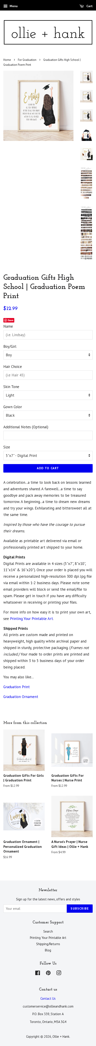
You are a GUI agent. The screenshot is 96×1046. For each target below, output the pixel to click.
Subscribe (80, 908)
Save (10, 320)
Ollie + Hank (60, 1036)
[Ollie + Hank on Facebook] (37, 974)
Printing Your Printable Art (31, 618)
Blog (48, 950)
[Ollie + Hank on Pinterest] (48, 974)
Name (8, 326)
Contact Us (48, 998)
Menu (13, 6)
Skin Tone (11, 386)
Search (48, 931)
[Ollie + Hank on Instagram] (58, 974)
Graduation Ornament (20, 696)
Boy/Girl (9, 346)
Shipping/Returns (48, 944)
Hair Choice (12, 366)
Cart (89, 6)
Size (6, 447)
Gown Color (12, 406)
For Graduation (27, 60)
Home (7, 60)
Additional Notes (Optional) (25, 426)
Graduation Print (17, 686)
